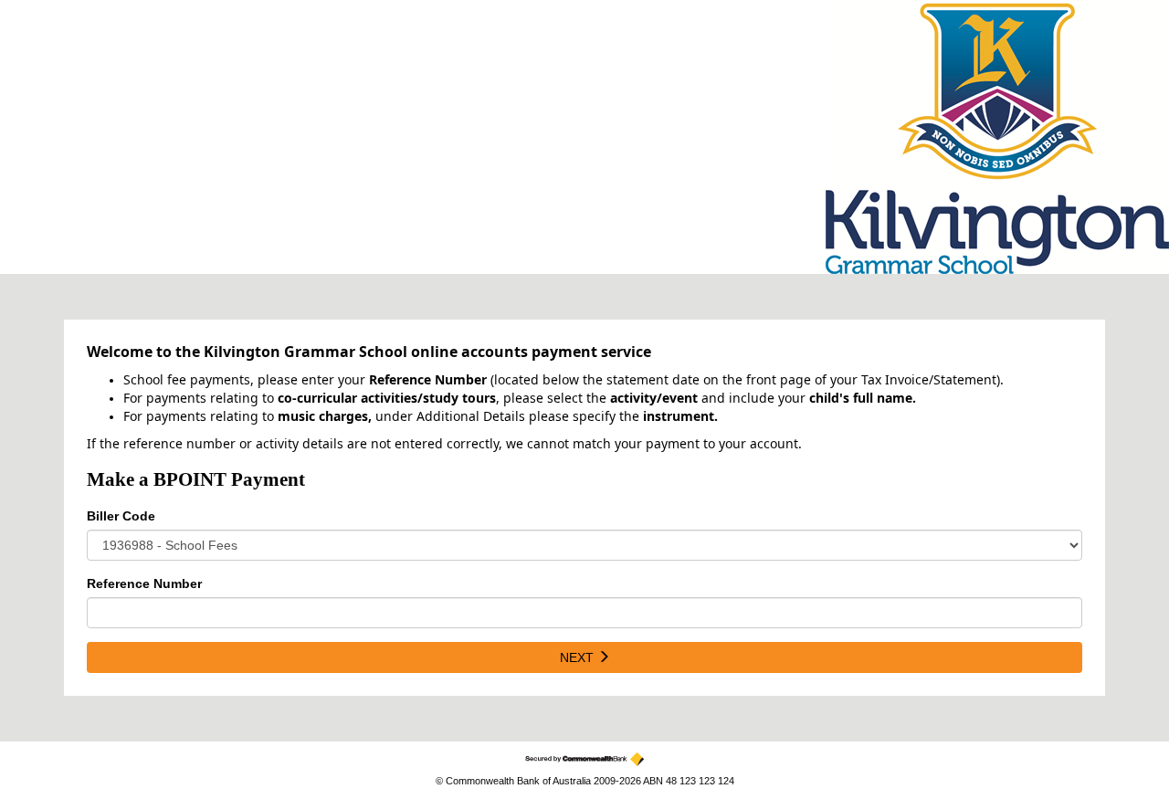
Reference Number (144, 583)
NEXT (578, 657)
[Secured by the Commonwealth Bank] (584, 759)
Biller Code (121, 516)
